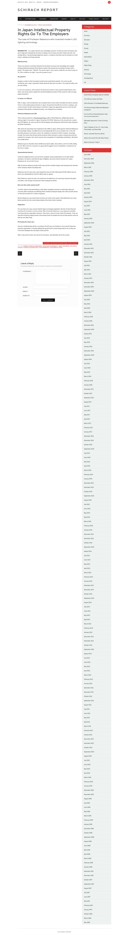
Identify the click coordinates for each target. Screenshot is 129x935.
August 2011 (88, 705)
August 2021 (88, 261)
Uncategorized (88, 78)
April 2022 (87, 240)
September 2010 (89, 752)
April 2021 (87, 269)
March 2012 (87, 675)
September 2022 (89, 223)
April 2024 (87, 193)
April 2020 (87, 308)
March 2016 (87, 470)
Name (26, 287)
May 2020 (87, 304)
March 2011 (87, 726)
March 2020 (87, 312)
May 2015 (87, 513)
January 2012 (88, 683)
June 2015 (87, 508)
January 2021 (88, 278)
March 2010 (87, 777)
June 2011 (87, 713)
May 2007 (87, 901)
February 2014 (88, 577)
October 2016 (88, 444)
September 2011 (89, 700)
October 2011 (88, 696)
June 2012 (87, 662)
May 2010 (87, 769)
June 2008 (87, 845)
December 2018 (89, 351)
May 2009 (87, 811)
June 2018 (87, 368)
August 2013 (88, 602)
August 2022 (88, 227)
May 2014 (87, 564)
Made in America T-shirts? (92, 142)
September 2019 (89, 329)
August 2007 (88, 888)
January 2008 (88, 867)
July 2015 (87, 504)
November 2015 (89, 487)
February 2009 (88, 820)
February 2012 (88, 679)
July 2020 (87, 299)
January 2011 (88, 734)
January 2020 (88, 321)
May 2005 (87, 922)
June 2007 (87, 897)
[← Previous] (20, 253)
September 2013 (89, 598)
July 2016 (87, 453)
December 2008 (89, 828)
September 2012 (89, 649)
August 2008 (88, 841)
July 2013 (87, 606)
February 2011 (88, 730)
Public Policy (94, 19)
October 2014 (88, 542)
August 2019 (88, 333)
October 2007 (88, 879)
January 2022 (88, 244)
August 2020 (88, 295)
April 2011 (87, 722)
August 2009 (88, 798)
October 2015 (88, 491)
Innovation (38, 246)
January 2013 (88, 632)
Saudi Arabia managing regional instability (96, 94)
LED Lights (73, 246)
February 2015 (88, 525)
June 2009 (87, 807)
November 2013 (89, 589)
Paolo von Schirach (45, 25)
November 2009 (89, 794)
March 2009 (87, 816)
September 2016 (89, 449)
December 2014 (89, 534)
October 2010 (88, 747)
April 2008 (87, 854)
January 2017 (88, 432)
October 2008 (88, 833)
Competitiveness (28, 246)
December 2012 (89, 636)
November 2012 (89, 641)
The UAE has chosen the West (93, 99)
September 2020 (89, 291)
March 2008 (87, 858)
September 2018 (89, 355)
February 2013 (88, 628)
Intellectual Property (50, 246)
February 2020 (88, 316)
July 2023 (87, 205)
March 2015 (87, 521)
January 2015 (88, 530)
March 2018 (87, 376)
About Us (32, 2)
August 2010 (88, 756)
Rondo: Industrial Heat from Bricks (94, 133)
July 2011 (87, 709)
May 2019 (87, 342)
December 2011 (89, 688)
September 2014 (89, 547)
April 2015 (87, 517)
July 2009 (87, 803)
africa (85, 31)
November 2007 (89, 875)
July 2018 (87, 363)
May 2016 (87, 461)
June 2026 (87, 154)
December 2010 (89, 739)
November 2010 (89, 743)
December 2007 (89, 871)
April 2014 (87, 568)
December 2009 (89, 790)
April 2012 (87, 670)
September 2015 (89, 496)
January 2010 (88, 786)
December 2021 (89, 248)
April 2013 (87, 619)
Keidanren (66, 246)
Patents (20, 247)
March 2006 (87, 918)
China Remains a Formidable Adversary (96, 103)
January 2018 (88, 385)
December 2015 (89, 483)
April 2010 (87, 773)
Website (26, 295)
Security (105, 19)
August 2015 (88, 500)
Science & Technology (31, 247)
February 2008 (88, 862)
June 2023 (87, 210)
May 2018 (87, 372)
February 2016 (88, 474)
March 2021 (87, 274)
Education (54, 19)
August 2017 (88, 402)
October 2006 (88, 914)
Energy (64, 19)
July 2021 (87, 265)
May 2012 (87, 666)
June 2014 (87, 560)
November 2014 (89, 538)
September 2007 (89, 884)
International (30, 19)
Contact (39, 2)
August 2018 (88, 359)
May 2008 (87, 850)
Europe (86, 48)
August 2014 (88, 551)
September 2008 (89, 837)
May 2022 (87, 235)
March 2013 (87, 624)
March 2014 (87, 572)
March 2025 (87, 167)
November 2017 (89, 389)
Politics (82, 19)
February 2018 (88, 380)
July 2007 (87, 892)
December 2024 (89, 180)
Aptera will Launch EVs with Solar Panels (96, 138)
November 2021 (89, 252)
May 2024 (87, 188)
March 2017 (87, 423)
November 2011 (89, 692)
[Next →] (76, 253)
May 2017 (87, 415)
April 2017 (87, 419)
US (20, 19)
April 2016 (87, 466)
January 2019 (88, 346)
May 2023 (87, 214)
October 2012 (88, 645)
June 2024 (87, 184)
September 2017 (89, 397)
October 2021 (88, 257)
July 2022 (87, 231)
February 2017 (88, 427)
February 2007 (88, 905)
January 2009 (88, 824)
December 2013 (89, 585)
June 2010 (87, 764)
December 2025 (89, 159)
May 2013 (87, 615)
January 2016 (88, 478)
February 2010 (88, 781)
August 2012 (88, 653)
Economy (43, 19)
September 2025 (89, 163)
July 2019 (87, 338)
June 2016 (87, 457)
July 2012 (87, 658)
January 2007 (88, 909)
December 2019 (89, 325)
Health (73, 19)
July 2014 (87, 555)
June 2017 (87, 410)
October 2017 (88, 393)
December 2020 (89, 282)
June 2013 (87, 611)
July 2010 (87, 760)
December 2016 (89, 436)
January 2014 (88, 581)
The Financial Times (56, 247)
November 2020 (89, 287)
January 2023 (88, 218)
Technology (87, 74)
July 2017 (87, 406)
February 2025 (88, 171)
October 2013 (88, 594)
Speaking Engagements (50, 2)
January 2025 (88, 176)
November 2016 (89, 440)
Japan (60, 246)
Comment (27, 271)
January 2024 (88, 197)
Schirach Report (38, 10)
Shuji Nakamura (44, 247)
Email (26, 291)
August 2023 (88, 201)
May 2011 (87, 717)
